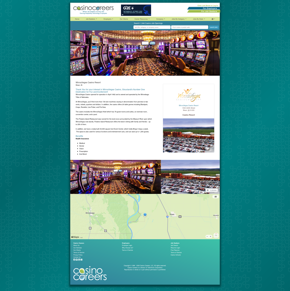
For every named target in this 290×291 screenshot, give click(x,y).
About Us (76, 245)
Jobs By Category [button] (178, 19)
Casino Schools (176, 255)
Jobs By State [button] (198, 19)
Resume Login (175, 248)
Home (77, 19)
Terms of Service (78, 252)
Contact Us (77, 257)
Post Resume (175, 250)
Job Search (174, 245)
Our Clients (124, 19)
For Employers (210, 8)
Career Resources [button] (141, 19)
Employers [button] (108, 19)
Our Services (77, 248)
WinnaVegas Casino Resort (188, 105)
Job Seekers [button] (90, 19)
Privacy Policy (77, 255)
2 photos (212, 190)
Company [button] (160, 19)
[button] (213, 19)
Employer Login (127, 245)
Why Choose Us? (127, 248)
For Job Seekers (209, 11)
